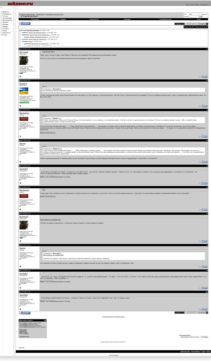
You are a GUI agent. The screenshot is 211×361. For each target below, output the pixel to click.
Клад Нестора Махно (33, 30)
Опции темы (188, 27)
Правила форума (24, 336)
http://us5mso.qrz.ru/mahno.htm (50, 220)
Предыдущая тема (108, 316)
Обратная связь (185, 351)
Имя (185, 14)
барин (22, 143)
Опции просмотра (200, 27)
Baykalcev (24, 113)
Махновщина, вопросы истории (54, 14)
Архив (204, 351)
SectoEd (23, 169)
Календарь (127, 19)
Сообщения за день (166, 19)
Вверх (208, 351)
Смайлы (21, 331)
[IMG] (20, 332)
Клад (30, 41)
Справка (63, 19)
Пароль (186, 16)
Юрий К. (23, 83)
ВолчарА (23, 52)
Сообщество (93, 19)
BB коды (21, 329)
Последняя (201, 23)
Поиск (199, 19)
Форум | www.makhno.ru (28, 14)
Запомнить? (204, 14)
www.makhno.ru (196, 351)
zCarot (116, 355)
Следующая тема (119, 316)
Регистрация (35, 19)
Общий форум (40, 14)
